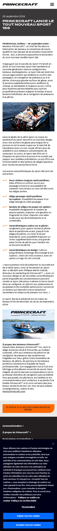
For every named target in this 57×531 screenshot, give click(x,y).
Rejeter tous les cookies (28, 516)
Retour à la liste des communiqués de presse (29, 408)
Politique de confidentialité (23, 501)
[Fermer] (53, 443)
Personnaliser (28, 507)
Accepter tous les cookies (28, 525)
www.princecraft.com (14, 391)
